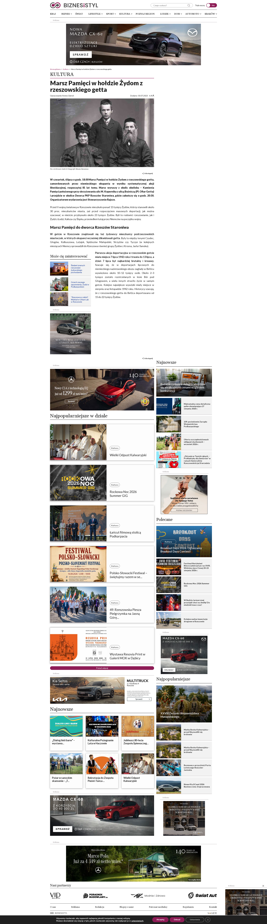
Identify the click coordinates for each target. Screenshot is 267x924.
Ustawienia (195, 919)
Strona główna (55, 69)
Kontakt (213, 907)
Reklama (75, 907)
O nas (53, 907)
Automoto (192, 14)
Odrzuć (177, 919)
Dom (177, 14)
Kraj (53, 14)
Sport (110, 14)
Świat (79, 14)
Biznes (65, 14)
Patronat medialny (158, 907)
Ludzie (164, 14)
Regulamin (188, 907)
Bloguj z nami (127, 907)
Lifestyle (94, 14)
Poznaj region (145, 14)
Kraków (210, 14)
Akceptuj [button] (160, 919)
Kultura (124, 14)
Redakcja (99, 907)
